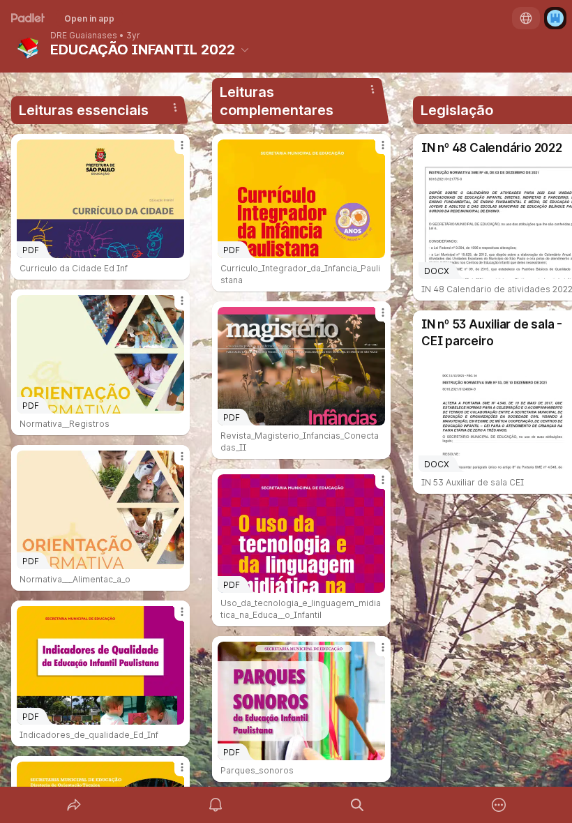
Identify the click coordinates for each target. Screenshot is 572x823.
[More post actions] (173, 150)
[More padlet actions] (499, 805)
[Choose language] (526, 18)
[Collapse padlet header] (245, 49)
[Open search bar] (357, 805)
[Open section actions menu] (175, 107)
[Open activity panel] (215, 805)
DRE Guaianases (83, 35)
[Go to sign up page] (555, 18)
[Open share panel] (74, 805)
